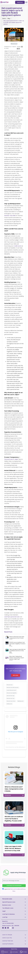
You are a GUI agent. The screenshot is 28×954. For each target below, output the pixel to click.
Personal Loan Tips (10, 698)
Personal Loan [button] (14, 43)
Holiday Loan (9, 703)
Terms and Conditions (15, 889)
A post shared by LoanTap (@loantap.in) (15, 747)
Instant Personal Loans (11, 690)
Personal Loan (9, 684)
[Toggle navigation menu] (26, 2)
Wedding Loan (20, 701)
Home (4, 18)
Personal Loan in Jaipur (11, 459)
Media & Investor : (10, 925)
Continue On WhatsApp (14, 885)
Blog (8, 18)
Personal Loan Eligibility (11, 693)
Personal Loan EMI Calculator (12, 687)
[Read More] (14, 783)
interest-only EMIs (9, 215)
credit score (17, 246)
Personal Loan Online (11, 701)
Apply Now (20, 2)
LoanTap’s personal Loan (11, 617)
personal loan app (10, 695)
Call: (8, 923)
